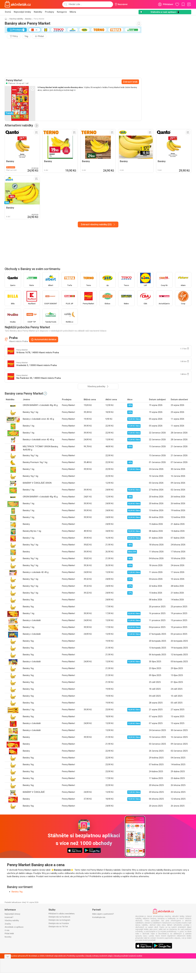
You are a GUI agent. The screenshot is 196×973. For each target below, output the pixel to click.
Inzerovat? (9, 917)
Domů (8, 12)
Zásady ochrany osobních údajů (98, 956)
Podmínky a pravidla (75, 956)
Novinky (8, 937)
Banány (28, 19)
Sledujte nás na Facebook (59, 917)
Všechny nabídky (16, 19)
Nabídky (38, 12)
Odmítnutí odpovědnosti (55, 956)
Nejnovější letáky (22, 12)
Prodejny (49, 12)
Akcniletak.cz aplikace (14, 927)
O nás (7, 930)
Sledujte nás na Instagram (59, 920)
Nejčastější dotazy (12, 914)
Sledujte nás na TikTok (58, 926)
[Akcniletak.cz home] (18, 4)
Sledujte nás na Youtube (58, 923)
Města (73, 12)
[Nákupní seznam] (189, 4)
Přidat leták (9, 933)
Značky (8, 924)
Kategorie (62, 12)
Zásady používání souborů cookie (127, 956)
